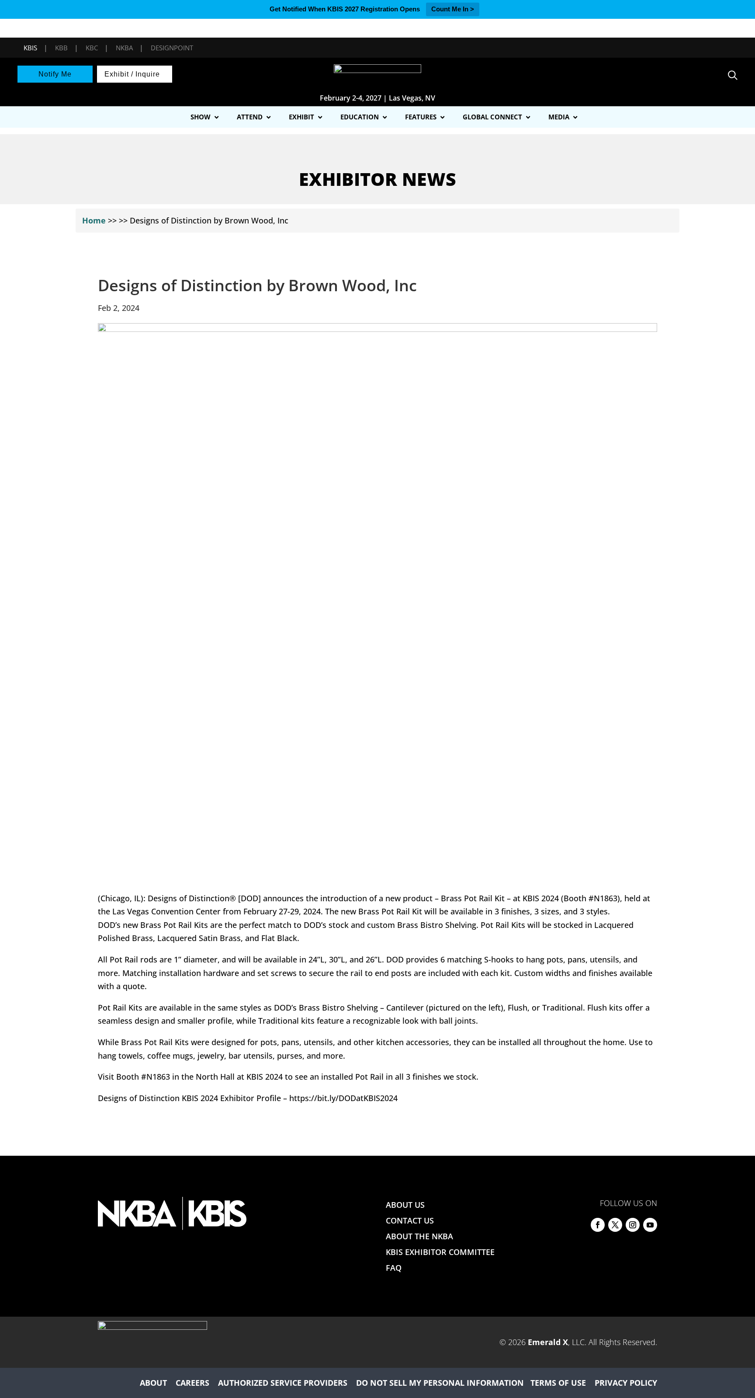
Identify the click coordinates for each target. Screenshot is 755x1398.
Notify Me (55, 74)
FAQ (394, 1267)
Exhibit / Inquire (132, 74)
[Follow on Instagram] (633, 1225)
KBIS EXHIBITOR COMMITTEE (440, 1252)
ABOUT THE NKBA (419, 1236)
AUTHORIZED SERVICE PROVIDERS (282, 1382)
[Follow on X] (615, 1225)
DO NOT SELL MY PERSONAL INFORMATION (440, 1382)
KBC (92, 47)
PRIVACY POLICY (626, 1382)
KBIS (30, 47)
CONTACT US (410, 1220)
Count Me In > (452, 9)
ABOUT (153, 1382)
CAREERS (192, 1382)
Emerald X (548, 1342)
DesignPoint (172, 47)
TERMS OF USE (558, 1382)
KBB (61, 47)
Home (94, 220)
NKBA (124, 47)
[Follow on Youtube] (650, 1225)
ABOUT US (405, 1204)
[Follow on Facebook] (598, 1225)
